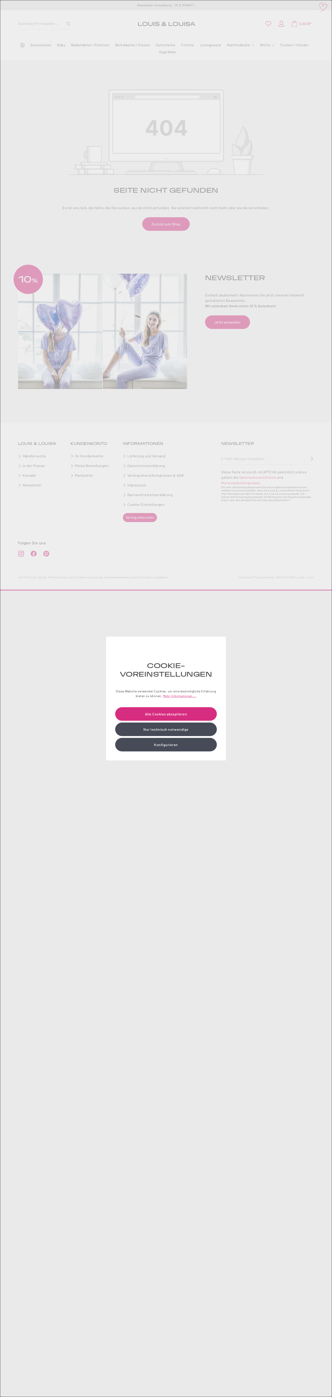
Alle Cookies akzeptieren (166, 714)
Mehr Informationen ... (179, 696)
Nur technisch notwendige (165, 729)
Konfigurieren (166, 744)
